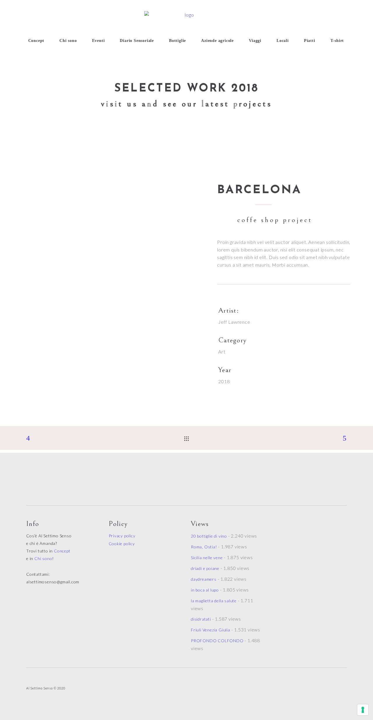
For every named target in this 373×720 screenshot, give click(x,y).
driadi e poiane (205, 568)
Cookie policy (122, 543)
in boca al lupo (205, 589)
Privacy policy (122, 535)
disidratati (201, 619)
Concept (62, 550)
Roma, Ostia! (204, 546)
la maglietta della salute (214, 600)
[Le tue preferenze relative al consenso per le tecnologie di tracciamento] (362, 709)
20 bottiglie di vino (209, 536)
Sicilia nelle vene (207, 557)
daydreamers (204, 579)
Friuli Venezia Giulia (210, 629)
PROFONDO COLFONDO (217, 640)
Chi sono (43, 558)
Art (221, 351)
